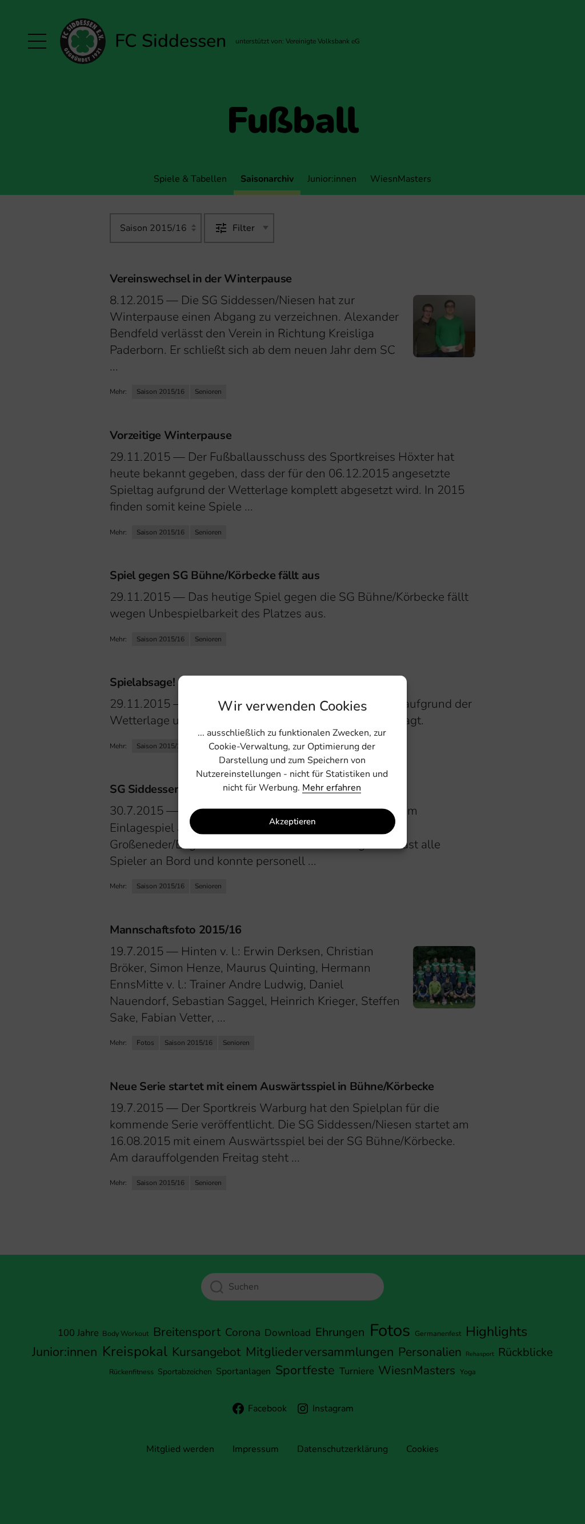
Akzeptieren (292, 821)
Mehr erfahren (331, 787)
